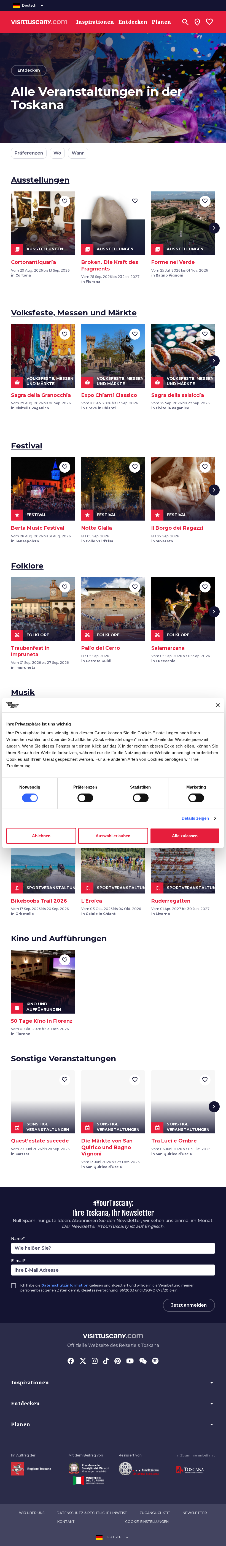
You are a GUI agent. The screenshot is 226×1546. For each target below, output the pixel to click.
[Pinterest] (117, 1361)
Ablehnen (41, 835)
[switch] (85, 798)
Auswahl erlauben (113, 835)
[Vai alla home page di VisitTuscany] (39, 22)
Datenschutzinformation (64, 1285)
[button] (113, 1383)
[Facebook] (71, 1361)
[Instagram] (95, 1361)
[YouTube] (130, 1361)
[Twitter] (83, 1361)
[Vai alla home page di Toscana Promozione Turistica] (190, 1469)
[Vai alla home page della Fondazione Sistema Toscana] (139, 1468)
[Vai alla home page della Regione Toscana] (31, 1468)
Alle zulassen (185, 835)
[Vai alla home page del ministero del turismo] (89, 1480)
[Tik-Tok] (106, 1361)
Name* (18, 1238)
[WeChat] (143, 1361)
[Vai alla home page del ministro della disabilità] (89, 1468)
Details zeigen (195, 818)
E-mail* (18, 1260)
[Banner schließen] (218, 705)
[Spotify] (155, 1361)
